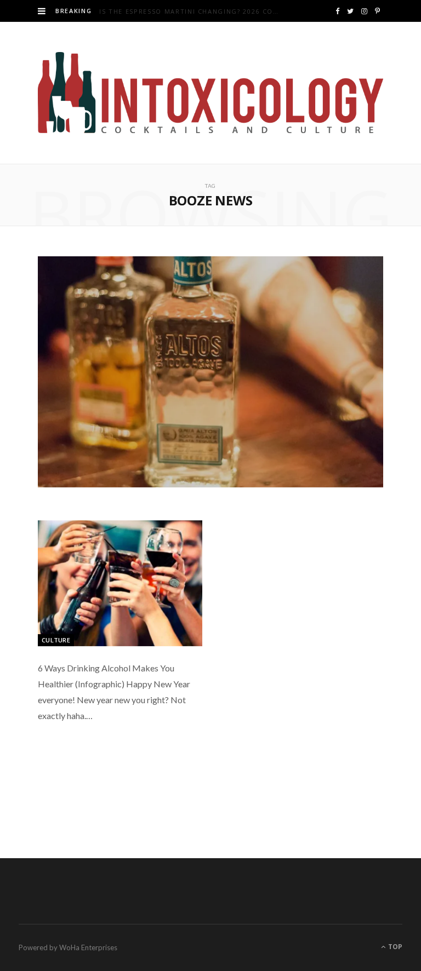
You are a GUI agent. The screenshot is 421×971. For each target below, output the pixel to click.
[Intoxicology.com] (210, 93)
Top (394, 946)
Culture (56, 640)
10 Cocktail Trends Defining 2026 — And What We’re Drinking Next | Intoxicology (204, 11)
